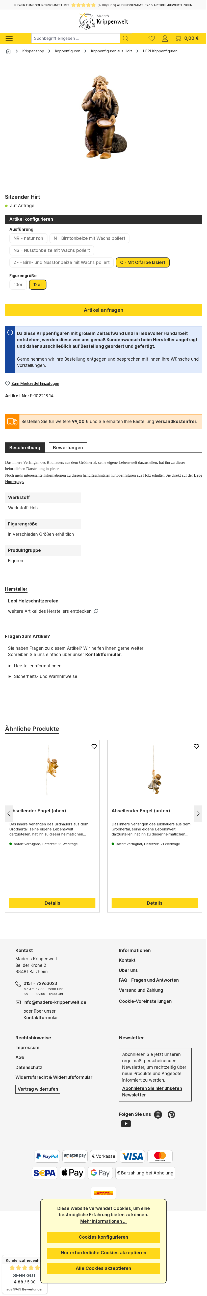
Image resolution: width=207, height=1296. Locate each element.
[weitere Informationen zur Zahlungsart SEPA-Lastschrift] (43, 1179)
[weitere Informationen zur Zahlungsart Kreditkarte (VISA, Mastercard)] (130, 1162)
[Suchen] (125, 38)
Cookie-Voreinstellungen (143, 1007)
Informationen (133, 957)
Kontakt (125, 966)
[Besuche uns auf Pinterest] (169, 1120)
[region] (103, 125)
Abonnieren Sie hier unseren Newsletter (150, 1098)
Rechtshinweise (33, 1044)
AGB (19, 1063)
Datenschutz (28, 1073)
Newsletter (129, 1044)
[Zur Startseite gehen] (103, 21)
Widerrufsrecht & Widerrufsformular (53, 1083)
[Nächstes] (194, 820)
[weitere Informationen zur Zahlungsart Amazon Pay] (73, 1162)
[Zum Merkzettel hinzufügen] (92, 752)
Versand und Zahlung (139, 996)
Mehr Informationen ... (102, 1221)
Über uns (126, 976)
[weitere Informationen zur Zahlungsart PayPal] (45, 1162)
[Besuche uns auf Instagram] (156, 1120)
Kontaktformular (103, 654)
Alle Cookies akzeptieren (102, 1268)
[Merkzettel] (151, 38)
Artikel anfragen (103, 310)
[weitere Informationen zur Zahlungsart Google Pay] (98, 1179)
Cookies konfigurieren (101, 1237)
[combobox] (75, 38)
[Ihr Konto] (164, 38)
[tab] (25, 447)
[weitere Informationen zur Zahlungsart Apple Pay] (70, 1179)
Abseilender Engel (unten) (139, 817)
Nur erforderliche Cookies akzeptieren (101, 1252)
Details (51, 909)
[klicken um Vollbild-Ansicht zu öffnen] (103, 118)
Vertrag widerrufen (37, 1095)
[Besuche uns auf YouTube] (124, 1129)
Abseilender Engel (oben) (37, 817)
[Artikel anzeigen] (51, 776)
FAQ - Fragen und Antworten (147, 986)
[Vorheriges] (9, 820)
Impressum (27, 1053)
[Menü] (11, 38)
